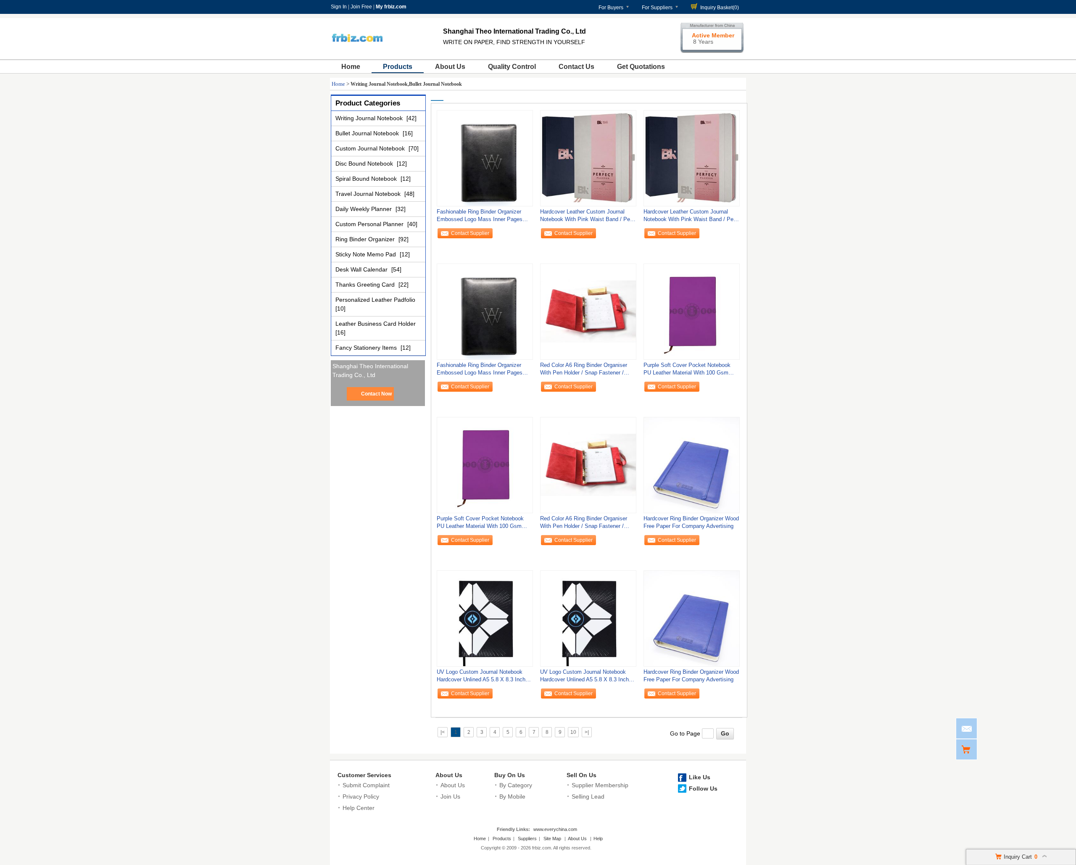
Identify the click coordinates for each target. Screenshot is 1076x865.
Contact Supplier (470, 233)
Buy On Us (509, 775)
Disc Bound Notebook (365, 163)
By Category (515, 785)
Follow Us (703, 788)
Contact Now (376, 394)
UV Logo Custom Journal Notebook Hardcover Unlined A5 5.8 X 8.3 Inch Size (481, 678)
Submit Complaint (366, 785)
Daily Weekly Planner (364, 209)
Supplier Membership (600, 785)
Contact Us (576, 66)
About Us (450, 66)
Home (350, 66)
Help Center (358, 807)
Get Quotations (641, 66)
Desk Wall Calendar (362, 269)
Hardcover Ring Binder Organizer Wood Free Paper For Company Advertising (691, 522)
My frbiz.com (391, 7)
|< (442, 732)
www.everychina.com (555, 829)
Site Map (552, 838)
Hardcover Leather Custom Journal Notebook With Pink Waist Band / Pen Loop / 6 (586, 217)
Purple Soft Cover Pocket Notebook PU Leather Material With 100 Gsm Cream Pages (687, 371)
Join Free (361, 7)
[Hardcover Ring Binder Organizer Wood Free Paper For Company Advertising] (691, 465)
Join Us (450, 796)
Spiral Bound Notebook (366, 178)
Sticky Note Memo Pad (366, 254)
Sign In (339, 7)
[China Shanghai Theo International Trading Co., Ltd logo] (357, 49)
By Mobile (512, 796)
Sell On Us (581, 775)
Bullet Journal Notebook (368, 133)
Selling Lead (588, 796)
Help (598, 838)
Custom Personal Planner (370, 224)
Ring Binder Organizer (365, 239)
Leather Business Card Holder (375, 323)
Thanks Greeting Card (365, 284)
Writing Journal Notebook (369, 118)
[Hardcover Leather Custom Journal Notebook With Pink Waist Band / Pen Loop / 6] (588, 158)
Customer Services (364, 775)
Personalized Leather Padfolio (375, 299)
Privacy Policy (361, 796)
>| (587, 732)
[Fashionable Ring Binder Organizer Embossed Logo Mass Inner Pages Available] (485, 158)
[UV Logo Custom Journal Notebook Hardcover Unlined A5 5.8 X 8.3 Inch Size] (485, 618)
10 (573, 732)
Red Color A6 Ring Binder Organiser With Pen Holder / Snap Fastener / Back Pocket (583, 371)
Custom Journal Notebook (370, 148)
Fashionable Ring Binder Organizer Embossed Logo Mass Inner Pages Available (479, 217)
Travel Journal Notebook (368, 193)
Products (397, 66)
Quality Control (512, 66)
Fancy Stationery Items (366, 347)
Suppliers (527, 838)
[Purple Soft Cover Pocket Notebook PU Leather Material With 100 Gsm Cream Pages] (691, 311)
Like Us (699, 777)
